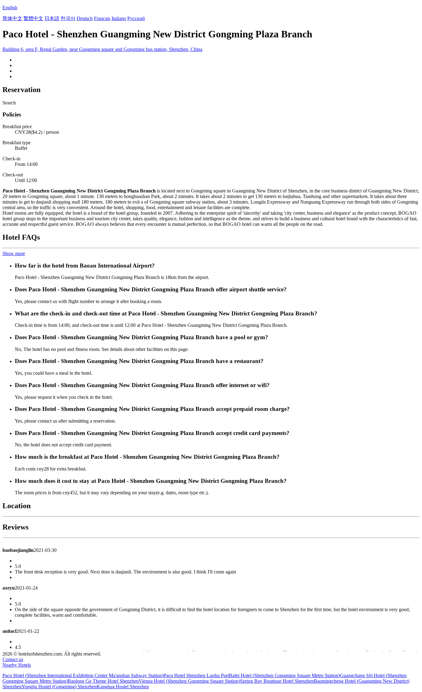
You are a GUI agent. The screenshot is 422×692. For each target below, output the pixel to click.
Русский (136, 18)
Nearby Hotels (16, 665)
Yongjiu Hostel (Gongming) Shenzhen (59, 686)
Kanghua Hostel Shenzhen (123, 686)
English (9, 7)
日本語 (51, 18)
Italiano (119, 18)
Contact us (12, 659)
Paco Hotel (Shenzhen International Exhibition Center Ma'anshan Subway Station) (82, 675)
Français (102, 18)
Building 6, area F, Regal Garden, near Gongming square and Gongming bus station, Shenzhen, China (102, 49)
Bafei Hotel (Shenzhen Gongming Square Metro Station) (284, 675)
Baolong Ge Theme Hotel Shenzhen (103, 681)
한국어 (68, 18)
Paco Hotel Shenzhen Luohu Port (196, 675)
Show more (13, 253)
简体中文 (12, 18)
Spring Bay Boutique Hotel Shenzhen (277, 681)
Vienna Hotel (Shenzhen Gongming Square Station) (189, 681)
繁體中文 (33, 18)
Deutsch (85, 18)
